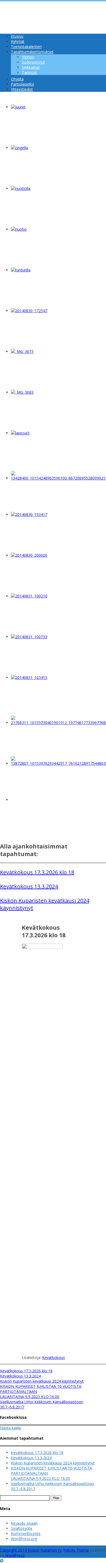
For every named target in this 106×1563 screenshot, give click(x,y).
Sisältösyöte (21, 1528)
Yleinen (28, 56)
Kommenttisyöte (25, 1533)
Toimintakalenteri (26, 46)
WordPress (14, 1555)
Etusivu (17, 36)
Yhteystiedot (22, 89)
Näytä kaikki (10, 1427)
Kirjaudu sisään (24, 1523)
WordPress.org (24, 1538)
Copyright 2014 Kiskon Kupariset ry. (31, 1550)
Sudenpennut (33, 62)
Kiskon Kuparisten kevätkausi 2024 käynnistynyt (42, 1381)
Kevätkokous (53, 1357)
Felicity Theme (76, 1550)
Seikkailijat (31, 67)
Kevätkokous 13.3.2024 (29, 886)
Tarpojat (29, 72)
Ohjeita (17, 79)
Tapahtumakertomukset (32, 51)
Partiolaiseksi (22, 84)
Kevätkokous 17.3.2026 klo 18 (37, 872)
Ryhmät (17, 41)
